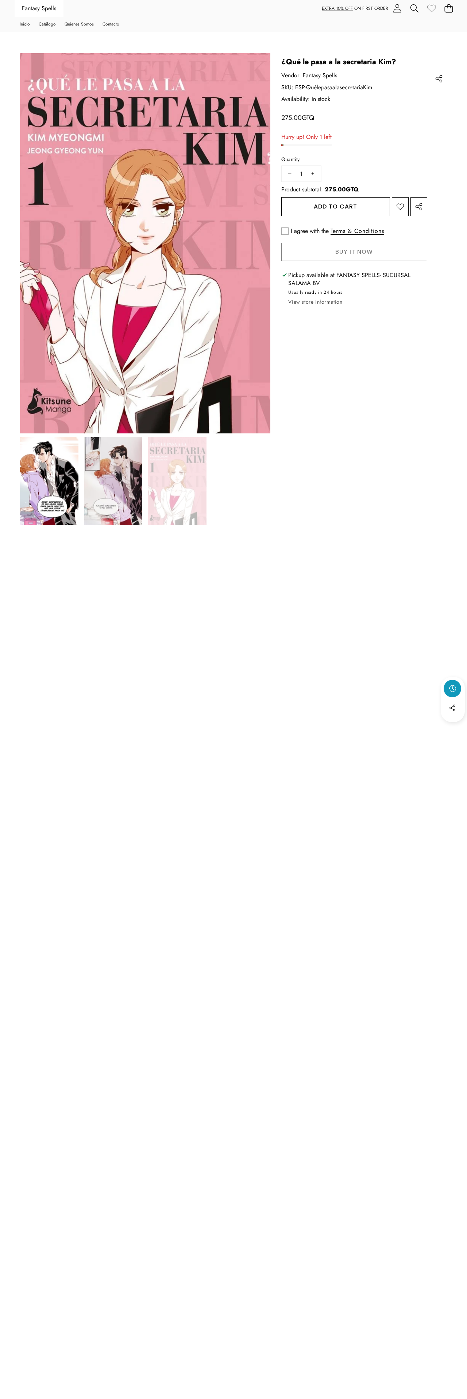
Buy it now (354, 252)
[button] (414, 8)
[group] (49, 481)
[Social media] (452, 708)
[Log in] (397, 8)
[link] (431, 8)
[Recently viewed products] (452, 688)
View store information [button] (315, 301)
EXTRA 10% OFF (337, 8)
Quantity (290, 159)
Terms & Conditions (357, 231)
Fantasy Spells (39, 8)
